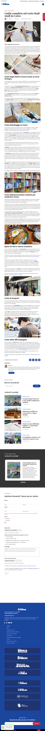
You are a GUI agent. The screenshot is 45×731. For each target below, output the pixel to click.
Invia (6, 573)
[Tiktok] (7, 622)
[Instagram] (4, 622)
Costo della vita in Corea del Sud (15, 274)
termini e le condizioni (14, 568)
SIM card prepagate (23, 348)
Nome (6, 504)
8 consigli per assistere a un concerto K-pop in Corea (31, 438)
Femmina (8, 520)
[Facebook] (11, 622)
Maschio (8, 518)
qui (5, 159)
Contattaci (23, 221)
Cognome (24, 504)
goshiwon (34, 151)
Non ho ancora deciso (11, 544)
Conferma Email (25, 511)
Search (36, 385)
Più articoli (11, 372)
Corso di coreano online (11, 538)
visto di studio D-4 (26, 354)
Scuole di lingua (9, 536)
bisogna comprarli (31, 143)
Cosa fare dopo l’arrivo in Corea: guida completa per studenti (31, 400)
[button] (43, 4)
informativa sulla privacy (33, 568)
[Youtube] (9, 622)
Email (5, 511)
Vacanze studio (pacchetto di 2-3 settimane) (16, 542)
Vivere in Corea (10, 10)
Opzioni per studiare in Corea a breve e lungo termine (29, 413)
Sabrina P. (10, 18)
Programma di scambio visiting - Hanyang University (17, 540)
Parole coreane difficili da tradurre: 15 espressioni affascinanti (30, 425)
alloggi (38, 170)
